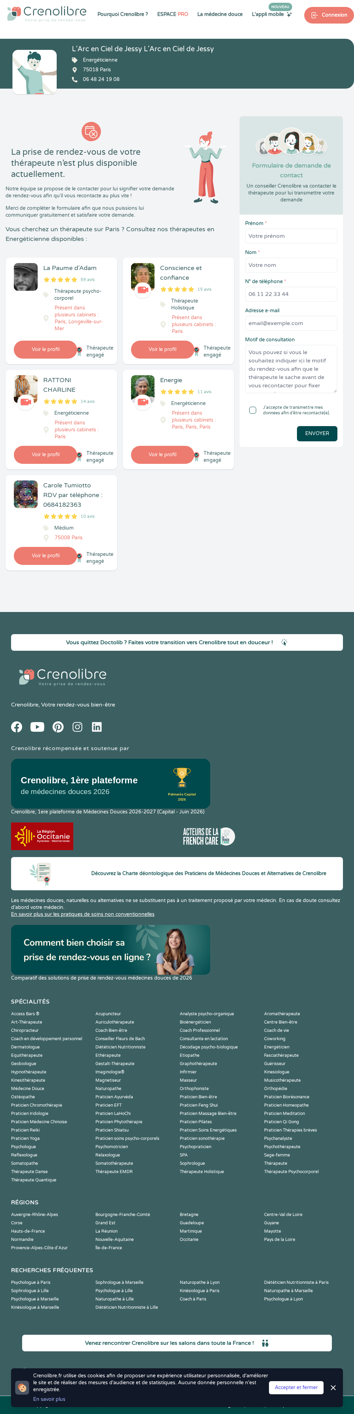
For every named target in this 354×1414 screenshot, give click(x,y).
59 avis (88, 279)
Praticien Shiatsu (112, 1130)
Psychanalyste (278, 1138)
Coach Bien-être (111, 1030)
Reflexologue (24, 1155)
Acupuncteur (108, 1013)
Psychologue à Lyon (283, 1299)
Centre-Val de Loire (283, 1214)
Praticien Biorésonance (286, 1097)
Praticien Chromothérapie (36, 1105)
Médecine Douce (27, 1088)
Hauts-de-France (28, 1231)
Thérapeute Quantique (33, 1180)
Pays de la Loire (279, 1239)
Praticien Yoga (25, 1138)
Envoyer (317, 433)
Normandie (22, 1239)
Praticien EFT (108, 1105)
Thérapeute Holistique (202, 1171)
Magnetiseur (108, 1080)
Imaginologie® (109, 1072)
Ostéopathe (23, 1097)
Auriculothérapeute (114, 1022)
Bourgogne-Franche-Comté (122, 1214)
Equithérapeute (27, 1055)
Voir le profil (45, 349)
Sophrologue (192, 1163)
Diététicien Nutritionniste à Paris (296, 1282)
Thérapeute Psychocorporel (291, 1171)
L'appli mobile (270, 14)
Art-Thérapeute (26, 1022)
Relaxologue (107, 1155)
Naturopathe (108, 1088)
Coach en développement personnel (46, 1038)
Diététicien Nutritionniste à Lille (126, 1307)
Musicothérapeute (282, 1080)
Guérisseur (275, 1063)
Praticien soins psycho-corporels (127, 1138)
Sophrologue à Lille (30, 1290)
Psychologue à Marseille (35, 1299)
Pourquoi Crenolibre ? (122, 14)
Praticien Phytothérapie (118, 1121)
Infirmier (188, 1072)
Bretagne (189, 1214)
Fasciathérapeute (281, 1055)
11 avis (204, 391)
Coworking (275, 1038)
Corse (16, 1223)
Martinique (191, 1231)
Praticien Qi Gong (281, 1121)
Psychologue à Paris (30, 1282)
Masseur (188, 1080)
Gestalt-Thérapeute (114, 1063)
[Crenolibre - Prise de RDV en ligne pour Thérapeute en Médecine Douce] (47, 14)
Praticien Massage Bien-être (208, 1113)
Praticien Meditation (284, 1113)
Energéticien (276, 1047)
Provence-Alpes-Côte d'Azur (39, 1247)
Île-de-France (108, 1247)
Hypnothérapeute (28, 1072)
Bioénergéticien (195, 1022)
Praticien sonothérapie (202, 1138)
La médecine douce (220, 14)
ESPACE (172, 14)
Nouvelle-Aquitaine (114, 1239)
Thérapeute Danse (29, 1171)
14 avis (88, 401)
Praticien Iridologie (29, 1113)
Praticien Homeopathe (286, 1105)
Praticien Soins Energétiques (208, 1130)
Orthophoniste (194, 1088)
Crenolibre (24, 704)
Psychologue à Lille (114, 1290)
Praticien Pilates (196, 1121)
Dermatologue (25, 1047)
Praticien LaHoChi (113, 1113)
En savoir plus (49, 1399)
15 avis (204, 289)
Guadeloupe (192, 1223)
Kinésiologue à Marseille (35, 1307)
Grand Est (105, 1223)
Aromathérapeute (282, 1013)
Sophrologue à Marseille (119, 1282)
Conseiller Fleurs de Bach (120, 1038)
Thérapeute (275, 1163)
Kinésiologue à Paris (200, 1290)
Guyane (271, 1223)
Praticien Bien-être (198, 1097)
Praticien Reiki (25, 1130)
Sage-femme (277, 1155)
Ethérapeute (108, 1055)
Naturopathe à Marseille (288, 1290)
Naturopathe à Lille (114, 1299)
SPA (184, 1155)
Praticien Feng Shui (199, 1105)
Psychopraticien (195, 1146)
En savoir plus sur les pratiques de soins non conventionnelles (83, 914)
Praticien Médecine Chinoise (39, 1121)
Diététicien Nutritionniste (120, 1047)
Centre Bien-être (280, 1022)
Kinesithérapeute (28, 1080)
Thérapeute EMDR (114, 1171)
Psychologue (23, 1146)
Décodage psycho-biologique (209, 1047)
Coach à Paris (193, 1299)
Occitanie (189, 1239)
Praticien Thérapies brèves (290, 1130)
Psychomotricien (111, 1146)
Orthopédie (275, 1088)
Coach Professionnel (200, 1030)
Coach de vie (276, 1030)
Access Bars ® (25, 1013)
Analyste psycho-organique (207, 1013)
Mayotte (272, 1231)
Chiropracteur (25, 1030)
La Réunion (106, 1231)
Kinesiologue (276, 1072)
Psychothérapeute (282, 1146)
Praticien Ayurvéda (114, 1097)
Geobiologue (23, 1063)
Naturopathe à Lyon (200, 1282)
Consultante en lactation (204, 1038)
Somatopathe (24, 1163)
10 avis (88, 516)
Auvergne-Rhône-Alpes (34, 1214)
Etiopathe (189, 1055)
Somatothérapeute (114, 1163)
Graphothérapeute (198, 1063)
